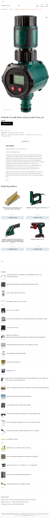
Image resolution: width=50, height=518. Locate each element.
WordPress (32, 515)
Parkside (22, 132)
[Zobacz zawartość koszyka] (46, 5)
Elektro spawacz (6, 5)
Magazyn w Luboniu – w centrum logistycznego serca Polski (14, 502)
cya (5, 134)
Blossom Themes (18, 515)
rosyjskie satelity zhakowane (33, 134)
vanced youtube (6, 135)
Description (25, 141)
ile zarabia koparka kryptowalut (16, 134)
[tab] (25, 141)
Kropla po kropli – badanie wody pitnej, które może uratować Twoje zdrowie (18, 499)
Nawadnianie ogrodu (13, 132)
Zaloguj (42, 6)
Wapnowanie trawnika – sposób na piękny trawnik (12, 504)
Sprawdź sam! (7, 123)
